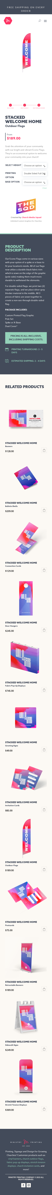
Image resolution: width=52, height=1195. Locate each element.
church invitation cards (28, 1166)
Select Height (13, 165)
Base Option (12, 181)
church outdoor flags (33, 1158)
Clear (44, 188)
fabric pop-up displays (18, 1162)
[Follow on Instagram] (29, 1185)
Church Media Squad (31, 217)
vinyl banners (14, 1158)
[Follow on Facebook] (23, 1185)
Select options (44, 450)
